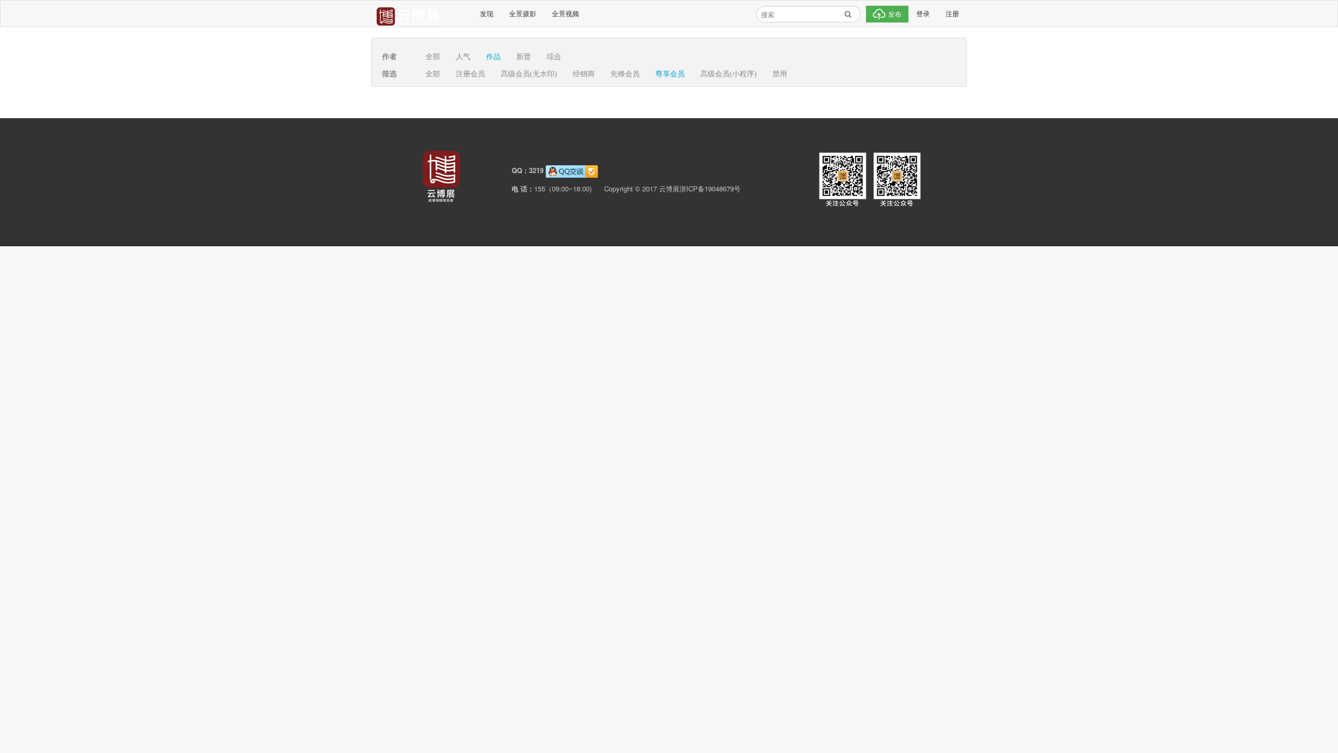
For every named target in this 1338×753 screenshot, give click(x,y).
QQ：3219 (528, 170)
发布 (894, 14)
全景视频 (565, 13)
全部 (432, 57)
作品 (493, 57)
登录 (923, 13)
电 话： (523, 188)
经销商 (584, 74)
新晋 (523, 57)
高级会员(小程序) (728, 74)
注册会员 (470, 74)
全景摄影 (522, 13)
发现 (486, 13)
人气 (463, 57)
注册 (952, 13)
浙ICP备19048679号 (710, 188)
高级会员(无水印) (529, 74)
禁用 (779, 74)
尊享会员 (670, 74)
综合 (554, 57)
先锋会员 (625, 74)
